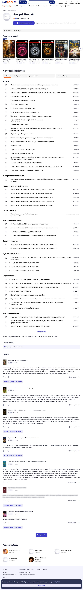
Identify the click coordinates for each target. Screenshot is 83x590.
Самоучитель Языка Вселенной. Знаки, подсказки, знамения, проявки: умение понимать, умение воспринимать (74, 59)
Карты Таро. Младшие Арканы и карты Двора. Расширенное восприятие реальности (41, 283)
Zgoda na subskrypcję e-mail (27, 574)
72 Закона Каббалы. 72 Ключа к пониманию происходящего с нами (34, 228)
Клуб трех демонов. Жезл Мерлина (23, 108)
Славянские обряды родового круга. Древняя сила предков (32, 138)
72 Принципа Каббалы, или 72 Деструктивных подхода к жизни (33, 236)
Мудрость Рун (16, 146)
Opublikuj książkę (65, 6)
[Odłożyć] (13, 42)
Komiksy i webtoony (41, 6)
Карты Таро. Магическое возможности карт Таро (28, 295)
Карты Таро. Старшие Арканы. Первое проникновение (30, 279)
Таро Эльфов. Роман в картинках (22, 120)
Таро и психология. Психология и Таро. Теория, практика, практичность (36, 166)
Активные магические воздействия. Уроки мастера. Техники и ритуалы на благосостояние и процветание (37, 158)
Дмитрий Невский (21, 61)
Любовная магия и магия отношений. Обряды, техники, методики (22, 59)
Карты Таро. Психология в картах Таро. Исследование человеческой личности (39, 299)
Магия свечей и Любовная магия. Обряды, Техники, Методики (33, 190)
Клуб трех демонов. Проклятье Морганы (61, 59)
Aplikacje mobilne (53, 6)
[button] (79, 377)
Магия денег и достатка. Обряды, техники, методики (48, 59)
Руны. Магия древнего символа (22, 153)
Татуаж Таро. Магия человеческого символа (26, 163)
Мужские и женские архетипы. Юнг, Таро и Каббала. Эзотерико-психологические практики (39, 180)
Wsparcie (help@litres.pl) (9, 574)
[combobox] (38, 2)
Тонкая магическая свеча (20, 125)
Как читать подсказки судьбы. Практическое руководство (31, 116)
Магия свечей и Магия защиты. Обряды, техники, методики (32, 205)
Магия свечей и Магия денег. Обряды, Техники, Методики (31, 193)
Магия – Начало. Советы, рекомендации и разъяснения (30, 326)
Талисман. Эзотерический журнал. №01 (25, 263)
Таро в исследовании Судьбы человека (25, 308)
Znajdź (52, 2)
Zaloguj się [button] (7, 347)
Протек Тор (6, 61)
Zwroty (5, 577)
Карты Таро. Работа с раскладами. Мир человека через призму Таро (35, 287)
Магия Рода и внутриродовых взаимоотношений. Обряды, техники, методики (35, 59)
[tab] (8, 30)
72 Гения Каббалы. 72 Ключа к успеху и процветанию (29, 224)
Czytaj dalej (56, 582)
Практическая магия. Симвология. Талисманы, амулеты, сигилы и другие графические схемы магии (37, 322)
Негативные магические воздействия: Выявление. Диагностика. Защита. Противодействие (36, 129)
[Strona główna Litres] (9, 2)
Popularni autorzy (42, 569)
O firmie (5, 569)
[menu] (68, 76)
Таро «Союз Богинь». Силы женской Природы (27, 170)
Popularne (22, 6)
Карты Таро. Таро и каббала (21, 291)
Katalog (24, 2)
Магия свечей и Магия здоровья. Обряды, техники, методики (32, 201)
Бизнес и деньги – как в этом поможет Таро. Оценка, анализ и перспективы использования (37, 304)
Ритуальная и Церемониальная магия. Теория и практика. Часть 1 (34, 245)
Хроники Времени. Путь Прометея (23, 100)
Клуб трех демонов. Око (19, 104)
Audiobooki (30, 6)
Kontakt (5, 572)
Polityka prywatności (24, 572)
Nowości (15, 6)
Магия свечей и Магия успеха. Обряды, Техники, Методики (32, 197)
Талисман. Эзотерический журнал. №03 (25, 270)
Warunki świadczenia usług (26, 569)
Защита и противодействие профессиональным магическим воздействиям (37, 317)
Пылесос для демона (9, 59)
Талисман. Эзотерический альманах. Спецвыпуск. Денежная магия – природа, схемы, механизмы (41, 258)
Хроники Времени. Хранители (21, 97)
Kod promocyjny (6, 6)
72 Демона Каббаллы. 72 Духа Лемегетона (26, 232)
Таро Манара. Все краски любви (22, 134)
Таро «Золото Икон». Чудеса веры (23, 149)
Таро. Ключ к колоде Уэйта (20, 214)
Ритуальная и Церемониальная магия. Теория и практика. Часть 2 (34, 248)
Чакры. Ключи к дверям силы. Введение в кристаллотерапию (32, 142)
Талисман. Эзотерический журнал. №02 (25, 267)
